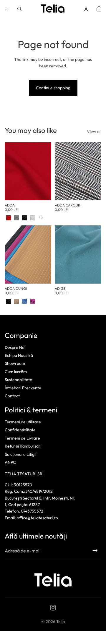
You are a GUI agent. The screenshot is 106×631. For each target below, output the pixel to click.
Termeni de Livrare (22, 438)
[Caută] (19, 8)
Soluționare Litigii (20, 454)
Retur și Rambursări (23, 446)
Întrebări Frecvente (23, 388)
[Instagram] (53, 607)
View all (94, 131)
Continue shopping (53, 87)
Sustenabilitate (18, 379)
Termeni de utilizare (23, 422)
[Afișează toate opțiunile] (40, 217)
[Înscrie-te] (95, 550)
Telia (60, 621)
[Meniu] (7, 9)
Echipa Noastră (19, 355)
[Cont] (86, 8)
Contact (12, 396)
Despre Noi (15, 347)
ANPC (10, 462)
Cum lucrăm (16, 371)
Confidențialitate (20, 430)
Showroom (15, 363)
